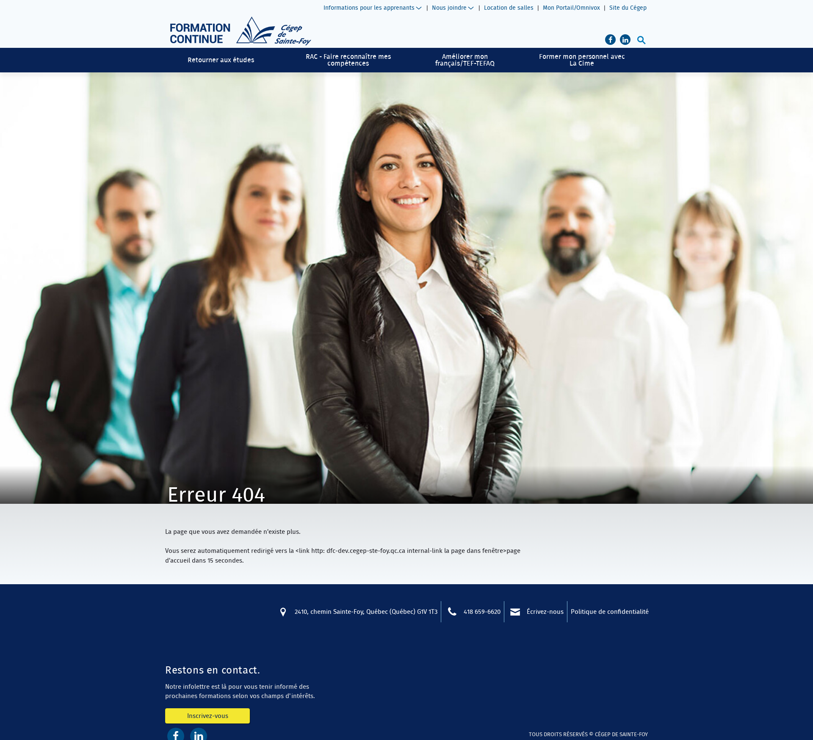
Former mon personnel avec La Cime (582, 59)
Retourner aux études (221, 60)
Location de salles (509, 7)
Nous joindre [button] (449, 7)
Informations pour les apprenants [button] (369, 7)
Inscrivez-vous (207, 716)
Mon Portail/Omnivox (571, 7)
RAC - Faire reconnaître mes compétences (348, 59)
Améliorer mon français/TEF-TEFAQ (465, 59)
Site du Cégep (628, 7)
